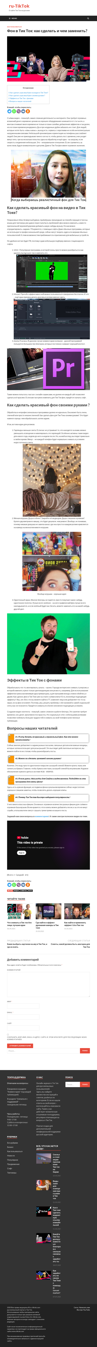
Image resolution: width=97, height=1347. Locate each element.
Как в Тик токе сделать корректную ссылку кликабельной (57, 1216)
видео (16, 891)
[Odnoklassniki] (28, 111)
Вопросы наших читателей (19, 101)
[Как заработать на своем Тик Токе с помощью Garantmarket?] (43, 1271)
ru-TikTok (19, 6)
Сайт (9, 1023)
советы (23, 891)
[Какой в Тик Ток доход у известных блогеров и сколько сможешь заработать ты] (43, 1234)
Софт (9, 1168)
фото (30, 891)
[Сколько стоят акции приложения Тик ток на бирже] (43, 1155)
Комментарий (13, 970)
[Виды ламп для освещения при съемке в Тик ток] (43, 1181)
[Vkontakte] (23, 111)
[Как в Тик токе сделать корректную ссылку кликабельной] (43, 1208)
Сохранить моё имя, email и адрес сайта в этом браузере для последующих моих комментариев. (47, 1038)
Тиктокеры (11, 1173)
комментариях (42, 816)
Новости (11, 1155)
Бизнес (10, 1147)
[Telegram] (9, 111)
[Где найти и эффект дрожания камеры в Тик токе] (48, 920)
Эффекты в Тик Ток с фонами (20, 98)
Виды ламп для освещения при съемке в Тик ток (56, 1190)
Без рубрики (12, 1143)
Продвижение (13, 1164)
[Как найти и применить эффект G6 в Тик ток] (77, 920)
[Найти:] (48, 1050)
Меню (14, 18)
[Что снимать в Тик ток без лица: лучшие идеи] (20, 920)
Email (10, 1012)
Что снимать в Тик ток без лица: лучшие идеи (19, 923)
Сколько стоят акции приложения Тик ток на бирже (56, 1163)
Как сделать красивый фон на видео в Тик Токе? (28, 93)
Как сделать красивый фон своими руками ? (26, 95)
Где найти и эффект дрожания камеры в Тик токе (47, 925)
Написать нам (84, 1307)
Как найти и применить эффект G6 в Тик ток (75, 923)
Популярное (12, 1160)
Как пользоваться (14, 27)
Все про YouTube (83, 1310)
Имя (9, 1002)
